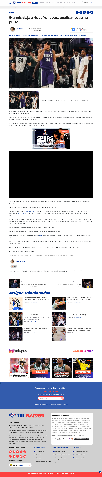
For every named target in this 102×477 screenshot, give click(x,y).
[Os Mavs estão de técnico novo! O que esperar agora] (83, 368)
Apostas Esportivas (61, 448)
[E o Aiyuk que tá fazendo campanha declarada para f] (19, 368)
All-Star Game (22, 213)
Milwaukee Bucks (64, 255)
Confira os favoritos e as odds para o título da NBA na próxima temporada (36, 318)
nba (11, 12)
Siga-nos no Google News (43, 461)
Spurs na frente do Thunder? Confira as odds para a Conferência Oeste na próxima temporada (37, 299)
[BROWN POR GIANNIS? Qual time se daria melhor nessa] (40, 368)
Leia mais (12, 274)
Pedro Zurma (19, 28)
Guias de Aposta (60, 451)
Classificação (61, 2)
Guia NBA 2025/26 (50, 2)
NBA (40, 235)
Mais (79, 2)
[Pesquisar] (91, 2)
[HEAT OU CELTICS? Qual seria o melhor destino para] (62, 368)
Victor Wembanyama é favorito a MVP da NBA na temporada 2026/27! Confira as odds (79, 299)
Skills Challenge (31, 211)
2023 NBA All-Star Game (16, 255)
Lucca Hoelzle (34, 302)
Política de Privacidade (81, 451)
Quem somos (40, 451)
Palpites (74, 2)
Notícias (41, 2)
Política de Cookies (80, 455)
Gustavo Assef (34, 321)
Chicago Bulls (39, 255)
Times (68, 2)
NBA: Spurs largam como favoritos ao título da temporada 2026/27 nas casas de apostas (37, 314)
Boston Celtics (29, 255)
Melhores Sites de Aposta (62, 455)
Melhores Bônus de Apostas (61, 459)
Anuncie (38, 458)
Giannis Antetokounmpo (51, 255)
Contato (38, 455)
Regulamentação (79, 458)
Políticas (77, 448)
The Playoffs (39, 448)
